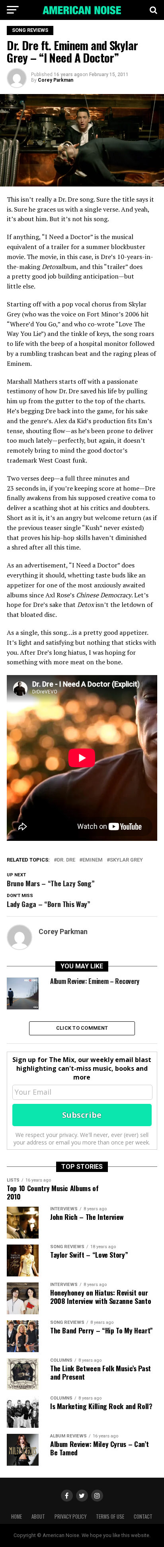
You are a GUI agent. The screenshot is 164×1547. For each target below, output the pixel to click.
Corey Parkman (55, 80)
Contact (143, 1516)
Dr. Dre (66, 860)
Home (16, 1516)
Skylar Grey (126, 860)
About (38, 1516)
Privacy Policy (70, 1516)
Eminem (92, 860)
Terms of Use (110, 1516)
